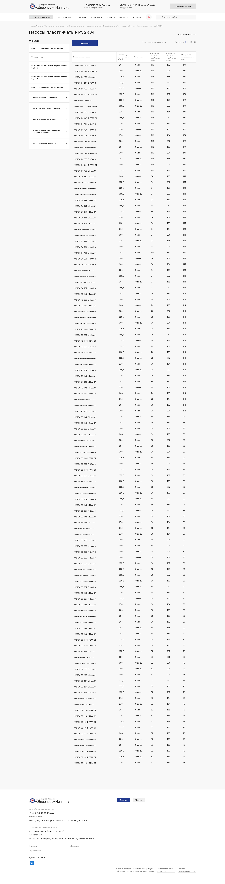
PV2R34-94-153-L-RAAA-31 (85, 200)
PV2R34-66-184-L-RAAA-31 (85, 517)
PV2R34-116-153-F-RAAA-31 (85, 89)
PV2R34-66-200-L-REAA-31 (85, 429)
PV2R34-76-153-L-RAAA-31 (85, 329)
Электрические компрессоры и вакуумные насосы (46, 131)
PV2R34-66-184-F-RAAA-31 (85, 523)
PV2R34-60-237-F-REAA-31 (85, 599)
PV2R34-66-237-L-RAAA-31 (85, 487)
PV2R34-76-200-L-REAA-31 (85, 411)
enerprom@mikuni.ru (93, 7)
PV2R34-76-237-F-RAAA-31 (85, 359)
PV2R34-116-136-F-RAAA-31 (85, 147)
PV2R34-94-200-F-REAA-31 (85, 265)
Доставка (137, 17)
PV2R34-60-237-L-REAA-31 (85, 564)
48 (190, 42)
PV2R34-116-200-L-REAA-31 (85, 142)
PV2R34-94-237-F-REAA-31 (85, 194)
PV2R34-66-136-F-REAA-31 (85, 446)
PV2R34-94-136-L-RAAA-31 (85, 271)
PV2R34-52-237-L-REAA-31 (85, 681)
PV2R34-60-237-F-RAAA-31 (85, 587)
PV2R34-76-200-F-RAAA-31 (85, 312)
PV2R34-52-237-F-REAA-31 (85, 652)
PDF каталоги (96, 17)
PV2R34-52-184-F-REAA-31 (85, 716)
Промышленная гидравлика (56, 26)
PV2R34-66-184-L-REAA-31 (85, 505)
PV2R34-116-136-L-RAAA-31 (85, 65)
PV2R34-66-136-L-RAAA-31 (85, 423)
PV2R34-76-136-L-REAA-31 (85, 394)
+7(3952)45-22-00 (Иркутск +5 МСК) (46, 831)
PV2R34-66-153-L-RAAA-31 (85, 470)
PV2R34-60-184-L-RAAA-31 (85, 605)
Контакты (123, 17)
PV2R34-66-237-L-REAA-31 (85, 476)
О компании (81, 17)
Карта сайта (35, 851)
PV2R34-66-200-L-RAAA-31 (85, 441)
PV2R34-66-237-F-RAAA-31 (85, 499)
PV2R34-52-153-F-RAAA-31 (85, 751)
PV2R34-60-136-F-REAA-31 (85, 634)
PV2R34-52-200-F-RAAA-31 (85, 663)
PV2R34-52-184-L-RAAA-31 (85, 699)
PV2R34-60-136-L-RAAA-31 (85, 622)
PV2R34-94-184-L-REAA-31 (85, 206)
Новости (111, 17)
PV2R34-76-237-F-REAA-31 (85, 370)
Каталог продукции (43, 17)
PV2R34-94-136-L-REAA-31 (85, 382)
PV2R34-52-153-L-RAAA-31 (85, 722)
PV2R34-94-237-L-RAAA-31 (85, 288)
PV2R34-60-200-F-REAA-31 (85, 558)
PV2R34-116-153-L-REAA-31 (85, 171)
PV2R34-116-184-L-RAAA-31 (85, 124)
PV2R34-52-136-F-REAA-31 (85, 740)
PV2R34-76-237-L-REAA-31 (85, 335)
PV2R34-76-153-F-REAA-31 (85, 341)
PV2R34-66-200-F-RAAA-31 (85, 452)
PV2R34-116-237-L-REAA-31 (85, 83)
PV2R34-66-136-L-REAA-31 (85, 611)
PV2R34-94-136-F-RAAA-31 (85, 177)
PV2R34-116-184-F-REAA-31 (85, 136)
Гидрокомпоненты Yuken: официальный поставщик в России (110, 26)
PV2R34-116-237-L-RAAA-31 (85, 95)
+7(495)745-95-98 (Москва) (42, 813)
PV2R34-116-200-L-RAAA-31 (85, 153)
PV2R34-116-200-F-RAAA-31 (85, 165)
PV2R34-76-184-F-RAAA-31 (85, 400)
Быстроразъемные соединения (46, 108)
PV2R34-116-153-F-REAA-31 (85, 101)
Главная (32, 26)
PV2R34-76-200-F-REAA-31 (85, 323)
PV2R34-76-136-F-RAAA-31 (85, 294)
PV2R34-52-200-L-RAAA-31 (85, 675)
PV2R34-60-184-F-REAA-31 (85, 534)
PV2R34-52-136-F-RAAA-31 (85, 745)
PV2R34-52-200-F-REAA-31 (85, 669)
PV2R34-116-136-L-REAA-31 (85, 253)
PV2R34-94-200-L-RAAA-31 (85, 247)
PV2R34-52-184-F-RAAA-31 (85, 704)
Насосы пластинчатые (146, 26)
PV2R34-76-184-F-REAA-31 (85, 388)
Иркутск (123, 800)
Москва (138, 800)
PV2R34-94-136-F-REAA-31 (85, 282)
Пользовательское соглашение (165, 870)
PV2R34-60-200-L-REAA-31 (85, 540)
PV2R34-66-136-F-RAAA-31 (85, 435)
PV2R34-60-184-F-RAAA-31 (85, 529)
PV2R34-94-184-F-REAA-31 (85, 241)
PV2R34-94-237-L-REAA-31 (85, 276)
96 (195, 42)
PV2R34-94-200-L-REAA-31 (85, 235)
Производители (64, 17)
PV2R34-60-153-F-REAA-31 (85, 581)
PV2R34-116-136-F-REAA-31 (85, 159)
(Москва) (97, 5)
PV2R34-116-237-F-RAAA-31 (85, 106)
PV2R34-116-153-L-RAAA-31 (85, 77)
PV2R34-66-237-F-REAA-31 (85, 511)
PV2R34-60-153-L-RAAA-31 (85, 646)
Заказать (85, 43)
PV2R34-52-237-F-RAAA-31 (85, 693)
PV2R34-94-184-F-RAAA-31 (85, 230)
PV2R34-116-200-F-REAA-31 (85, 71)
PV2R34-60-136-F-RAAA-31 (85, 628)
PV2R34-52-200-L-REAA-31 (85, 658)
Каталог (40, 26)
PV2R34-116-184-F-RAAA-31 (85, 130)
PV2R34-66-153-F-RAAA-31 (85, 482)
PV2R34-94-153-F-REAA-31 (85, 212)
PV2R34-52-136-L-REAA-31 (85, 710)
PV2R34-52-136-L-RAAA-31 (85, 734)
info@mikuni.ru (126, 7)
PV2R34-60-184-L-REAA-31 (85, 593)
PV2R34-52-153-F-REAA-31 (85, 757)
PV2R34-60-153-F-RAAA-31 (85, 570)
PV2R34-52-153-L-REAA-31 (85, 728)
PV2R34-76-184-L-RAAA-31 (85, 376)
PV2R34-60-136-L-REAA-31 (85, 616)
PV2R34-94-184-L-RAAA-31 (85, 218)
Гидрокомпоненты (76, 26)
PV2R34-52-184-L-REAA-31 (85, 763)
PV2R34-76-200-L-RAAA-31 (85, 300)
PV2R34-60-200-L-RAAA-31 (85, 546)
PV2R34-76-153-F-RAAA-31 (85, 353)
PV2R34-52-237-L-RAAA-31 (85, 687)
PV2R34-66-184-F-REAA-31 (85, 417)
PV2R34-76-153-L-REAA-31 (85, 317)
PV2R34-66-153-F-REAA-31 (85, 493)
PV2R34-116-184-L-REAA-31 (85, 112)
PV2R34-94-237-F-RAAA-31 (85, 183)
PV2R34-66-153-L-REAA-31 (85, 458)
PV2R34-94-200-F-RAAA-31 (85, 259)
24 (186, 42)
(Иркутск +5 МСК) (137, 5)
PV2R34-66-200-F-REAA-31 (85, 464)
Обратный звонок (183, 6)
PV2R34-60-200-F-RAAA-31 (85, 552)
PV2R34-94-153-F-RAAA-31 (85, 224)
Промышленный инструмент (45, 119)
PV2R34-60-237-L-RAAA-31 (85, 575)
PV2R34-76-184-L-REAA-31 (85, 364)
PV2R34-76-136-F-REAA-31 (85, 306)
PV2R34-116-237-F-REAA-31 (85, 118)
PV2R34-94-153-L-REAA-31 (85, 188)
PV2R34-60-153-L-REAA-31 (85, 640)
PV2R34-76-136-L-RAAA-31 (85, 405)
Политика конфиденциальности (186, 870)
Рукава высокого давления (44, 144)
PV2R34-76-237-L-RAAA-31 (85, 347)
